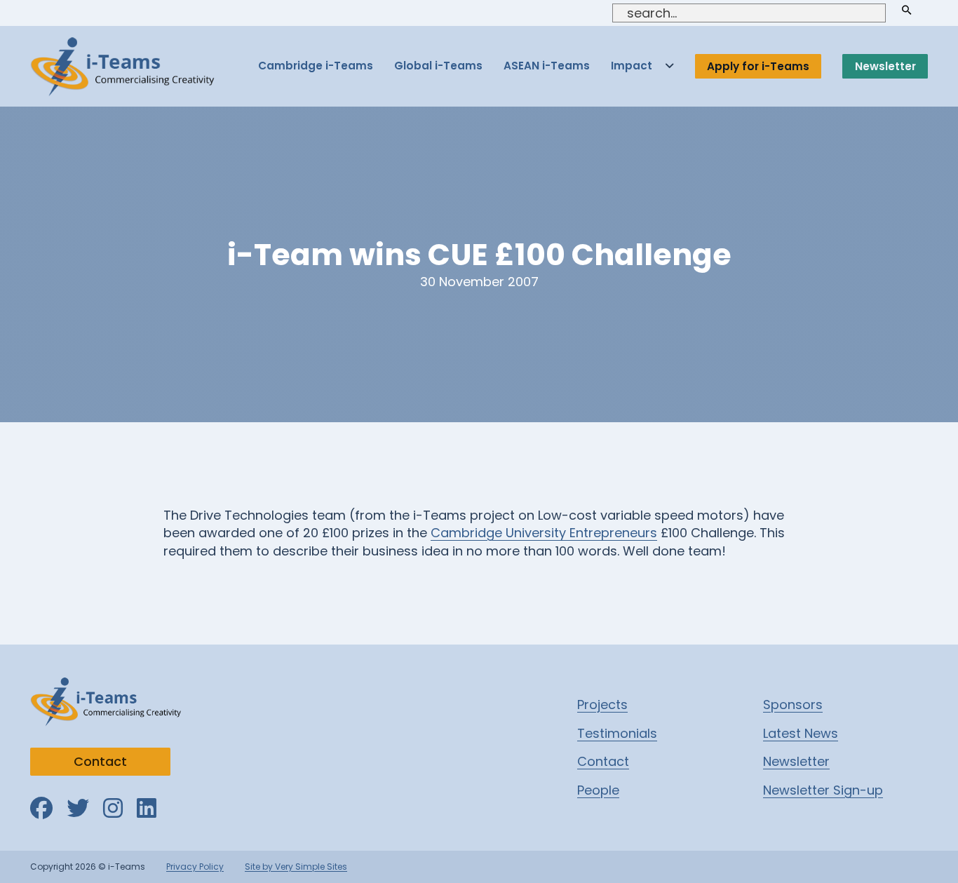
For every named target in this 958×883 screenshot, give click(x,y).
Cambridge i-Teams (315, 65)
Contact (100, 761)
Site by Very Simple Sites (296, 866)
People (598, 790)
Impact (631, 65)
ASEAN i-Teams (547, 65)
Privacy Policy (195, 866)
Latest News (800, 733)
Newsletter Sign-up (823, 790)
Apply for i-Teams (758, 66)
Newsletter (885, 66)
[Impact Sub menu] (669, 66)
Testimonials (617, 733)
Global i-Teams (438, 65)
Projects (602, 704)
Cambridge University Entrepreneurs (544, 532)
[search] (907, 10)
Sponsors (793, 704)
